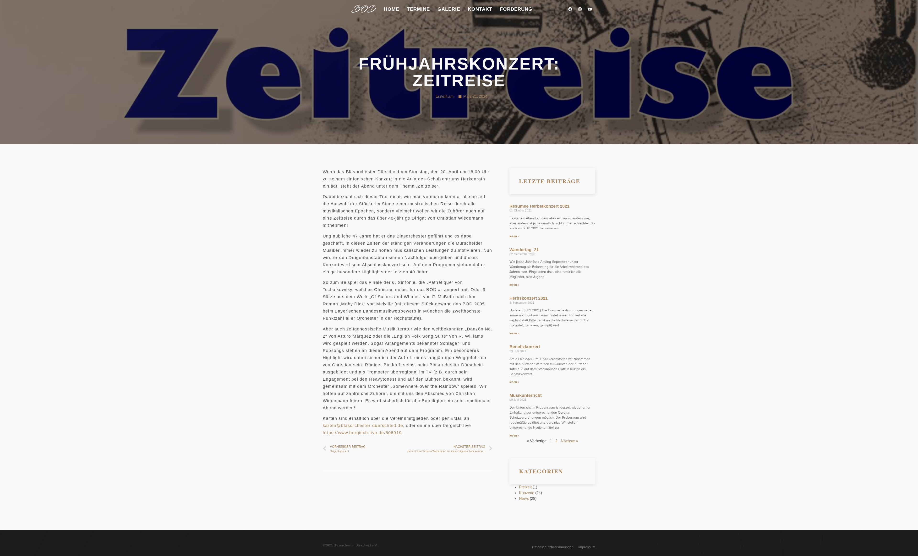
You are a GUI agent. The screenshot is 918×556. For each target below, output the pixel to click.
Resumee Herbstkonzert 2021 (539, 206)
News (524, 499)
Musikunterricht (525, 395)
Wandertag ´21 (524, 249)
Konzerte (526, 493)
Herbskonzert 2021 (528, 298)
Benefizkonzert (524, 346)
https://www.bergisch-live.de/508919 (362, 432)
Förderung (516, 9)
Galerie (448, 9)
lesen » (514, 236)
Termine (418, 9)
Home (391, 9)
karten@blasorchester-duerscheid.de (363, 425)
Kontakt (480, 9)
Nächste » (569, 441)
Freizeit (525, 487)
